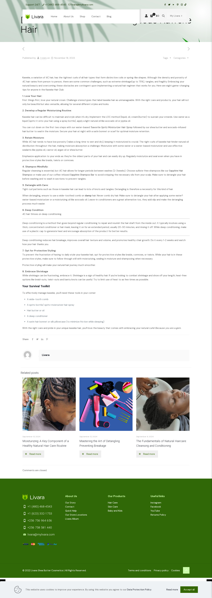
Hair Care (113, 502)
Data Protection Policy (139, 589)
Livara (43, 58)
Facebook (156, 506)
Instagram (156, 502)
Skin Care (113, 506)
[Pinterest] (177, 4)
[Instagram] (181, 4)
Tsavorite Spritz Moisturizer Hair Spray (111, 127)
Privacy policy (161, 570)
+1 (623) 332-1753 (39, 513)
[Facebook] (165, 4)
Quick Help (71, 510)
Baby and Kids (115, 510)
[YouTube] (173, 4)
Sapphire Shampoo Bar (82, 174)
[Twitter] (169, 4)
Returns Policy (158, 514)
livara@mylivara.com (82, 4)
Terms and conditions (139, 570)
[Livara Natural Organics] (34, 16)
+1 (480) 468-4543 (55, 4)
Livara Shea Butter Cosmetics (47, 570)
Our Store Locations (76, 514)
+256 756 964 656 (39, 520)
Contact (69, 506)
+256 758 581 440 (39, 527)
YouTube (155, 510)
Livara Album (72, 518)
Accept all (189, 589)
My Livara (175, 15)
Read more (172, 589)
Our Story (70, 502)
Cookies (175, 570)
